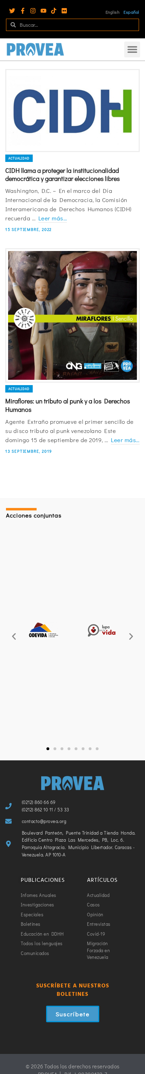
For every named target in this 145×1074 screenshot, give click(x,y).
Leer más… (52, 218)
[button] (132, 49)
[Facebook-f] (23, 11)
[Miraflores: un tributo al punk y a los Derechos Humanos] (72, 315)
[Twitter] (12, 11)
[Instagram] (33, 11)
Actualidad (19, 158)
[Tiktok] (54, 11)
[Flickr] (64, 11)
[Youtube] (43, 11)
